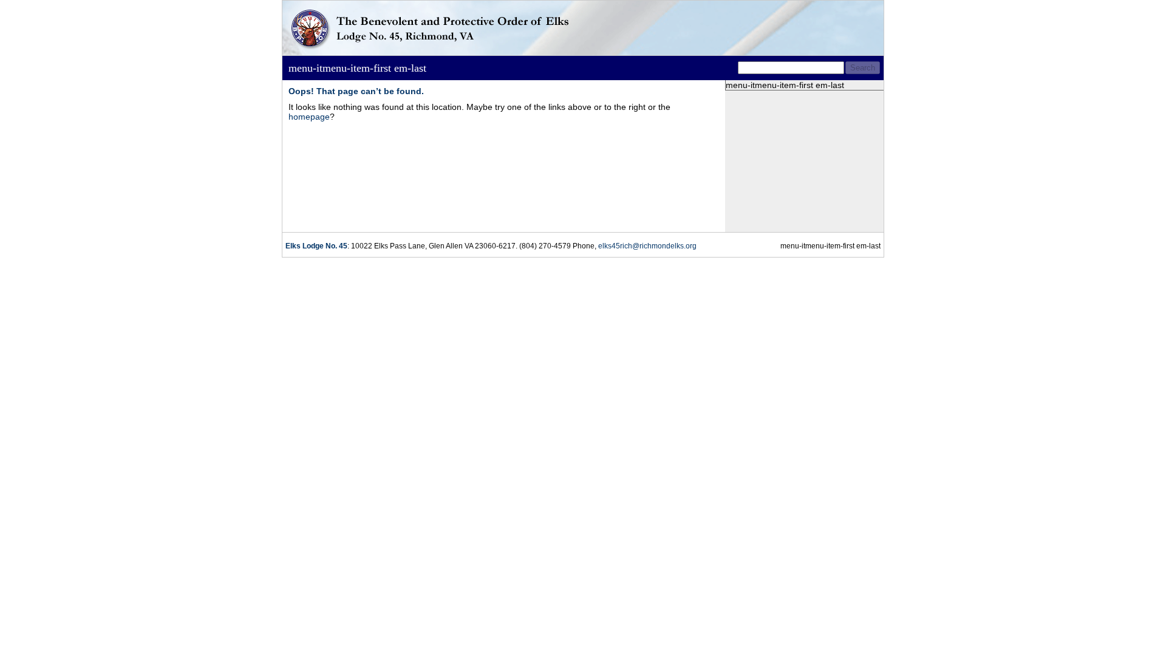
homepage (309, 116)
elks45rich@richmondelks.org (647, 246)
